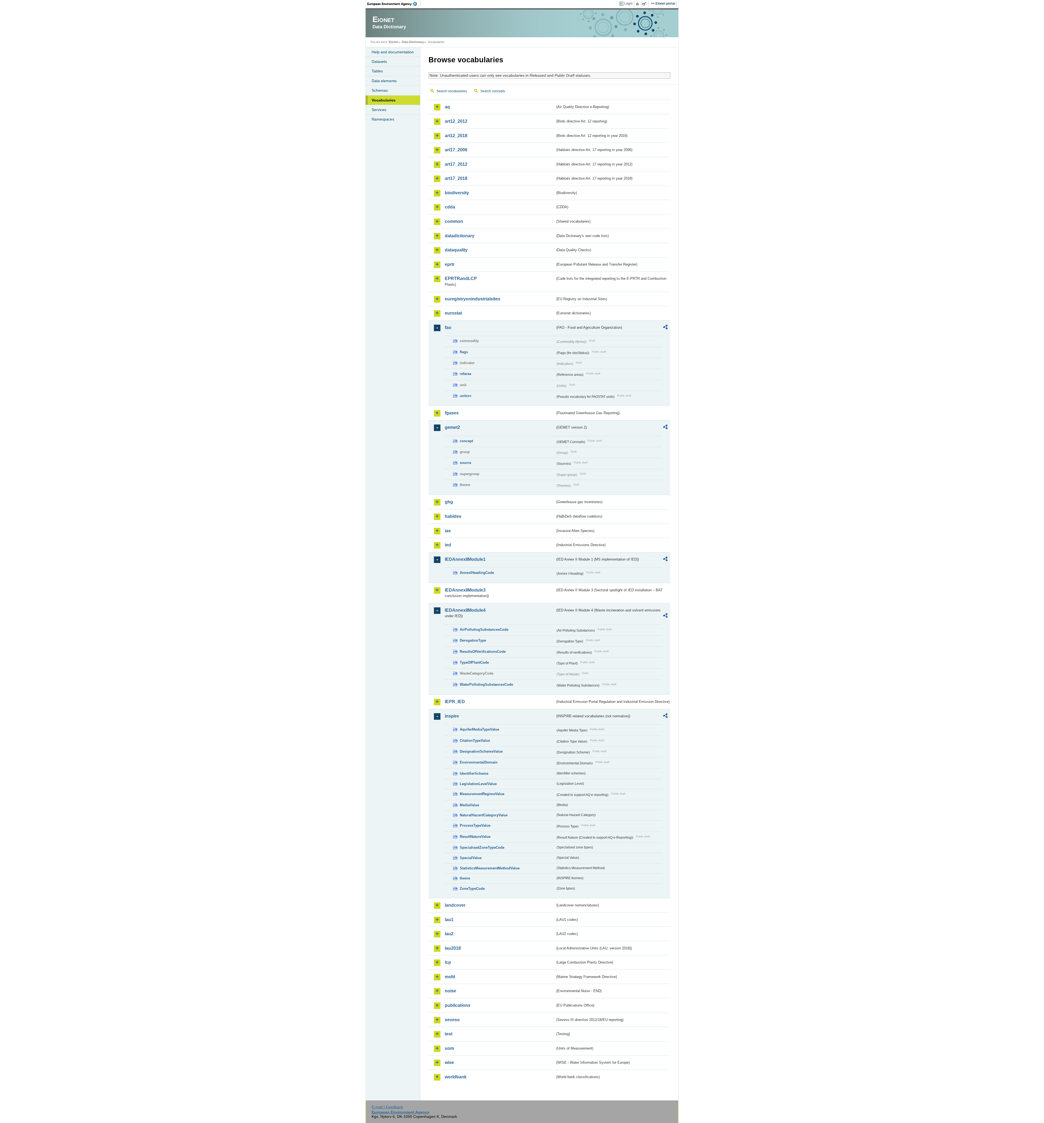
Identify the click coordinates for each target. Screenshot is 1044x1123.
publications (457, 1005)
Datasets (379, 61)
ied (448, 545)
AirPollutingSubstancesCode (484, 629)
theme (465, 878)
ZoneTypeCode (472, 889)
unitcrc (465, 396)
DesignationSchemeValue (481, 751)
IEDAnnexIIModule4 (465, 610)
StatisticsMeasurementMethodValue (490, 868)
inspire (452, 716)
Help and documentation (393, 52)
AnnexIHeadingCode (477, 573)
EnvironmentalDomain (479, 762)
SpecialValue (470, 858)
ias (448, 530)
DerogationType (473, 640)
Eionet (393, 42)
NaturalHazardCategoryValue (484, 815)
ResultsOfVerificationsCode (483, 652)
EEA (394, 4)
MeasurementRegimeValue (482, 794)
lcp (448, 962)
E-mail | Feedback (387, 1107)
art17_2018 (456, 178)
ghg (449, 502)
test (448, 1034)
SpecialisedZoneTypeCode (482, 847)
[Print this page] (638, 4)
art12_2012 (456, 121)
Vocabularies (384, 100)
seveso (452, 1019)
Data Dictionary (413, 42)
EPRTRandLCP (461, 278)
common (454, 221)
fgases (452, 413)
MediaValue (469, 805)
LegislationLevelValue (478, 784)
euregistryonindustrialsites (472, 299)
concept (466, 441)
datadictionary (459, 235)
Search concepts (492, 91)
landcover (455, 905)
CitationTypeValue (475, 741)
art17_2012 (456, 164)
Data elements (384, 81)
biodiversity (457, 192)
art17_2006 (456, 149)
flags (464, 352)
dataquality (456, 250)
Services (379, 109)
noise (450, 991)
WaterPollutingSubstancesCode (486, 684)
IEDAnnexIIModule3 (465, 590)
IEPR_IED (455, 701)
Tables (377, 71)
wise (449, 1062)
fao (448, 327)
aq (447, 106)
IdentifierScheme (474, 773)
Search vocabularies (452, 91)
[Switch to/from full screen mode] (645, 4)
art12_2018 (456, 135)
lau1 (449, 919)
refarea (465, 374)
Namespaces (383, 119)
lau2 (449, 933)
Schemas (380, 90)
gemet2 (452, 427)
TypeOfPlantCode (474, 662)
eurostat (453, 313)
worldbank (456, 1077)
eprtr (450, 264)
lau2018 (453, 948)
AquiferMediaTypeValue (479, 729)
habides (453, 516)
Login (628, 3)
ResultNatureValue (475, 837)
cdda (450, 207)
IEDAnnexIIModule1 (465, 559)
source (465, 463)
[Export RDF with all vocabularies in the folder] (665, 328)
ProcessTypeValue (475, 825)
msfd (450, 976)
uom (449, 1048)
